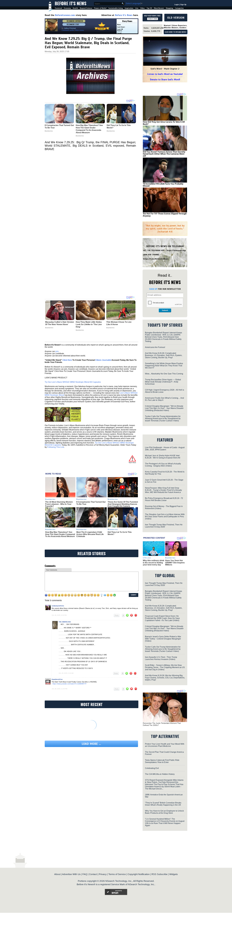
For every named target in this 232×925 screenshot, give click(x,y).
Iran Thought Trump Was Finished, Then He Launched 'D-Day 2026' (163, 526)
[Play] (165, 51)
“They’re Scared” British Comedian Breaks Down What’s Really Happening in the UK (163, 804)
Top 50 (149, 8)
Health (75, 8)
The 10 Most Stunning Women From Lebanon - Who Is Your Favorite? (59, 504)
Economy (67, 8)
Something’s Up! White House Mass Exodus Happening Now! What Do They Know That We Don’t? (164, 365)
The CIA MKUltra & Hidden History (160, 774)
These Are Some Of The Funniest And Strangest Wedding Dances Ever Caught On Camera (123, 504)
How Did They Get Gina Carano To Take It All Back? (164, 123)
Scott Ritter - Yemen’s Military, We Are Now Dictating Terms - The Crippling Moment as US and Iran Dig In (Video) (165, 667)
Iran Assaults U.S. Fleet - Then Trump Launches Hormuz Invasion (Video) (161, 658)
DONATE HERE (152, 19)
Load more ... (91, 744)
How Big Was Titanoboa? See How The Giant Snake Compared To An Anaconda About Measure (60, 534)
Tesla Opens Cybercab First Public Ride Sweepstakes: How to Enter (162, 761)
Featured (58, 8)
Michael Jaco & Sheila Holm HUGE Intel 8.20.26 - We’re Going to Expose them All (162, 457)
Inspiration (129, 8)
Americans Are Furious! (155, 347)
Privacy (103, 874)
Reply (117, 615)
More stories (79, 30)
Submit (165, 310)
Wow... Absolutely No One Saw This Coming (164, 374)
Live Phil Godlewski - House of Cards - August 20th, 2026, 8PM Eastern (165, 448)
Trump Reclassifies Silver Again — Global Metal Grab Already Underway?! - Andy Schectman (163, 382)
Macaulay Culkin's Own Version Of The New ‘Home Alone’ (59, 323)
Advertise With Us (71, 874)
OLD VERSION (175, 17)
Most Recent (159, 8)
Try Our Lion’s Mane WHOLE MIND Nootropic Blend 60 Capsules (73, 382)
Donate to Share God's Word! (165, 79)
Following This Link (55, 447)
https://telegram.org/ (176, 250)
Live (136, 8)
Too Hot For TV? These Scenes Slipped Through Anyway (165, 214)
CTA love (147, 558)
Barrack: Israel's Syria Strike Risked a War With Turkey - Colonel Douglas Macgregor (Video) (163, 639)
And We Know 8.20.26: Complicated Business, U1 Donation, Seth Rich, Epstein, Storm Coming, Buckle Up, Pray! (163, 355)
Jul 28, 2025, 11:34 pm (59, 689)
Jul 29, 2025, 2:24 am (66, 673)
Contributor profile (68, 30)
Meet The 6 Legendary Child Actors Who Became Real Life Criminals (90, 534)
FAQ (84, 874)
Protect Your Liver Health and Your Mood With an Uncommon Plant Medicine (164, 745)
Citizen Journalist (103, 360)
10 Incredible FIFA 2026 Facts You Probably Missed (163, 184)
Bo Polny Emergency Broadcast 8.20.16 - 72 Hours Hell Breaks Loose (164, 499)
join (57, 351)
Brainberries (49, 328)
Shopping (169, 8)
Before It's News (70, 3)
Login (176, 4)
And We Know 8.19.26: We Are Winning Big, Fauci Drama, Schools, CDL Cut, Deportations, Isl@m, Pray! (165, 677)
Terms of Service (117, 874)
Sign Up (183, 4)
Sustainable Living (115, 8)
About (57, 874)
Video (142, 8)
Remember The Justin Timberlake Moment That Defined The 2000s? (162, 724)
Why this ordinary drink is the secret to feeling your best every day (153, 562)
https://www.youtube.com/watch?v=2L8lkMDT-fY (70, 684)
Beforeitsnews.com (65, 15)
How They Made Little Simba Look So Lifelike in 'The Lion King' (89, 324)
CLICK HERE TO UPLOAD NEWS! (175, 32)
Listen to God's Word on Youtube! (165, 74)
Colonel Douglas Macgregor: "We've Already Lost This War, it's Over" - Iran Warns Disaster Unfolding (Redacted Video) (164, 408)
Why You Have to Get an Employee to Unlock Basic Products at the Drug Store (164, 812)
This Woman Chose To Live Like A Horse (118, 323)
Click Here (67, 360)
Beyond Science (86, 8)
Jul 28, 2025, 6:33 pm (59, 615)
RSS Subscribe (159, 874)
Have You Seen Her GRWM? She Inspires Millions (175, 562)
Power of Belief (100, 8)
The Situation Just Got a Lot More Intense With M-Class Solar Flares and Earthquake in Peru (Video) (165, 516)
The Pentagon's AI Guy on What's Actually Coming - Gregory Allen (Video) (163, 465)
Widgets (173, 874)
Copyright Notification (139, 874)
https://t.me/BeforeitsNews (155, 259)
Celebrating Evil (152, 768)
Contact (93, 874)
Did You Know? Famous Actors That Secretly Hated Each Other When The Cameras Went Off (164, 153)
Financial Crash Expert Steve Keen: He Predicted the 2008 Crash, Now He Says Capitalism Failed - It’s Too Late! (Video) (162, 618)
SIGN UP (153, 289)
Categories (179, 8)
